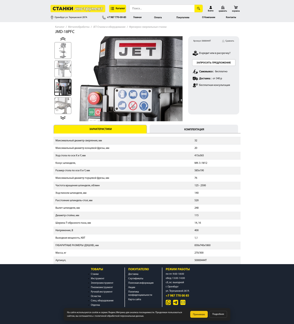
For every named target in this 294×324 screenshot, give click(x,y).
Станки (95, 274)
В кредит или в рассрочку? (215, 53)
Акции (131, 287)
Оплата (158, 17)
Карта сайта (134, 299)
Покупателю (182, 17)
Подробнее (218, 314)
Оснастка (96, 296)
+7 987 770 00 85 (177, 295)
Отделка (95, 305)
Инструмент (97, 278)
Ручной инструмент (101, 292)
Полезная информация (140, 283)
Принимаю (199, 314)
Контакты (231, 17)
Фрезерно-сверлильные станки (148, 27)
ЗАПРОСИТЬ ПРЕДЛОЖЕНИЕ (214, 62)
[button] (117, 8)
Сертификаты (135, 278)
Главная (137, 17)
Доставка (133, 274)
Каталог (59, 27)
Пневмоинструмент (102, 287)
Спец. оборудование (102, 301)
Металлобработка (78, 27)
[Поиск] (198, 8)
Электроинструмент (102, 283)
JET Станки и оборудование (109, 27)
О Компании (208, 17)
